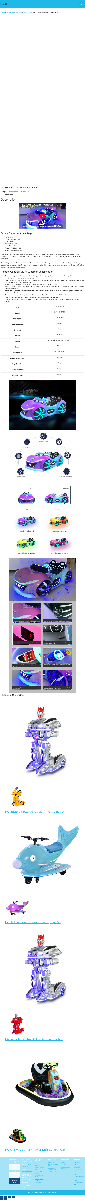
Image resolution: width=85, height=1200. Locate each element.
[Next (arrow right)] (5, 1199)
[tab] (44, 194)
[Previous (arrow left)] (1, 1199)
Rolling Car (76, 1164)
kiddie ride (25, 192)
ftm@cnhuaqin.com (27, 1171)
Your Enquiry (12, 1171)
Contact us (63, 1162)
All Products (77, 1162)
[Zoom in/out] (13, 1197)
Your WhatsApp (13, 1163)
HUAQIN (4, 4)
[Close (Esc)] (1, 1197)
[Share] (5, 1197)
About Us (63, 1164)
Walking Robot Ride (79, 1176)
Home (3, 12)
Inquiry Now (14, 1181)
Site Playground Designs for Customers (39, 1180)
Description (9, 194)
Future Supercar (28, 12)
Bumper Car (77, 1167)
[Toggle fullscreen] (9, 1197)
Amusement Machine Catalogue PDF (53, 1164)
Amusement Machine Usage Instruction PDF (52, 1169)
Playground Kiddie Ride (14, 12)
